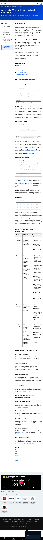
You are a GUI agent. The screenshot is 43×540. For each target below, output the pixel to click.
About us (4, 529)
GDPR (16, 467)
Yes (28, 535)
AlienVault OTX (31, 400)
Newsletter (22, 531)
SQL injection (18, 191)
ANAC (16, 462)
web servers (34, 375)
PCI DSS (16, 469)
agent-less (21, 416)
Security (23, 529)
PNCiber (16, 458)
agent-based (27, 416)
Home (2, 6)
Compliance (29, 529)
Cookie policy (6, 531)
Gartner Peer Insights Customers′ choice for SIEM (12, 504)
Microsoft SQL (18, 185)
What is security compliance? (22, 71)
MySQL (26, 185)
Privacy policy (37, 529)
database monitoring (26, 183)
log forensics (25, 218)
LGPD (16, 460)
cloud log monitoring (26, 430)
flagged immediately (25, 441)
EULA (10, 529)
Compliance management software (23, 69)
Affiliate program (14, 531)
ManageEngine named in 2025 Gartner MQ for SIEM (12, 503)
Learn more (17, 368)
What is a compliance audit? (22, 73)
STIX (23, 400)
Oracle (29, 185)
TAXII (25, 400)
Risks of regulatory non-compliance (23, 76)
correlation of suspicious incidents (33, 227)
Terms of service (16, 529)
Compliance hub (8, 6)
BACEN (16, 464)
